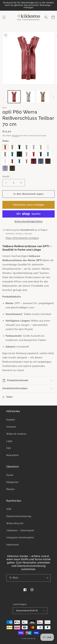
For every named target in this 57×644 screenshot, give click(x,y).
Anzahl (5, 176)
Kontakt (10, 419)
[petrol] (19, 161)
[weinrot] (33, 161)
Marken (10, 489)
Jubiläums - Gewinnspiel (20, 530)
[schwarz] (41, 154)
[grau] (5, 154)
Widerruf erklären (16, 434)
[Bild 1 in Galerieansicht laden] (14, 96)
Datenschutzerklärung (18, 516)
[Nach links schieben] (3, 97)
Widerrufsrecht (14, 523)
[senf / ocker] (26, 161)
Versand (15, 136)
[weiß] (5, 161)
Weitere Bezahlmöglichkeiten (28, 221)
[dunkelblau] (19, 147)
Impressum (12, 544)
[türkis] (48, 154)
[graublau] (41, 161)
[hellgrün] (41, 147)
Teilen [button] (9, 397)
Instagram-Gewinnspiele (20, 537)
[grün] (12, 154)
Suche (9, 475)
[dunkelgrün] (19, 154)
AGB (8, 509)
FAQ (8, 448)
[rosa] (26, 154)
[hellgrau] (33, 147)
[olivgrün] (12, 168)
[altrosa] (5, 147)
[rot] (33, 154)
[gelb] (48, 147)
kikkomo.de (31, 638)
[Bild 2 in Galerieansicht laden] (28, 96)
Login (9, 441)
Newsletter (12, 455)
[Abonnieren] (47, 578)
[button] (3, 17)
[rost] (12, 161)
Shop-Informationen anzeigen (22, 238)
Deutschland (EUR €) (27, 610)
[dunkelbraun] (48, 161)
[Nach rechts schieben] (53, 97)
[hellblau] (26, 147)
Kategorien (12, 482)
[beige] (12, 147)
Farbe (5, 141)
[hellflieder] (5, 168)
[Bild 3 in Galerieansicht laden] (42, 96)
